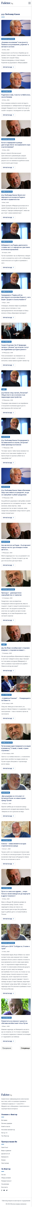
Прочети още (7, 67)
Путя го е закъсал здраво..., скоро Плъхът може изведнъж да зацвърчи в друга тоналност (15, 894)
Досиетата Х (5, 1154)
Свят (4, 389)
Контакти (4, 1187)
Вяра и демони (6, 1150)
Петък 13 (4, 1133)
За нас (3, 1174)
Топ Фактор (6, 91)
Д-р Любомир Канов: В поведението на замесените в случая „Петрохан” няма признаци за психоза (15, 442)
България (5, 437)
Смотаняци (5, 1163)
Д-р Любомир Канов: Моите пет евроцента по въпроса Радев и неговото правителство (13, 197)
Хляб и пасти (7, 191)
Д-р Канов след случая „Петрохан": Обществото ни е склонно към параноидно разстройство (14, 395)
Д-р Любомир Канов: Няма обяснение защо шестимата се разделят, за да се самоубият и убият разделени (15, 492)
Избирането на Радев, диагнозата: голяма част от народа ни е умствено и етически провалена (15, 247)
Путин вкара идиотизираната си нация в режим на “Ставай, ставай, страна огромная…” (16, 748)
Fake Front (4, 1147)
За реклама (5, 1184)
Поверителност (6, 1181)
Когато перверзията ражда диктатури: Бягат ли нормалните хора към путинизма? (15, 145)
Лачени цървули (8, 39)
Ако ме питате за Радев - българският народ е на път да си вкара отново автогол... (16, 547)
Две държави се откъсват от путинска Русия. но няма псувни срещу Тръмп (13, 798)
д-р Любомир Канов (10, 14)
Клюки (3, 1160)
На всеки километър (8, 1129)
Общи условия (6, 1178)
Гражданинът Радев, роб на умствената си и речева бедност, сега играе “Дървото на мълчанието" (15, 297)
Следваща (25, 1048)
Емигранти (4, 1157)
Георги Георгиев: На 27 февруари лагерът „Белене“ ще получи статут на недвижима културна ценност (15, 347)
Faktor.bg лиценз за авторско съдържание (16, 1201)
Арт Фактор (6, 341)
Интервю (4, 1120)
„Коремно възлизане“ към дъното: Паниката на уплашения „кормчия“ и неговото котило (15, 44)
